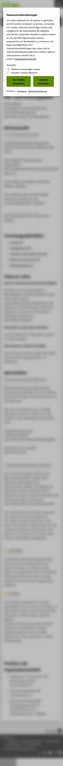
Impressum (22, 91)
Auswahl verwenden (43, 81)
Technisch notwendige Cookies (25, 69)
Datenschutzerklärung (25, 59)
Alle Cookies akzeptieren (19, 81)
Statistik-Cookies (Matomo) (24, 72)
